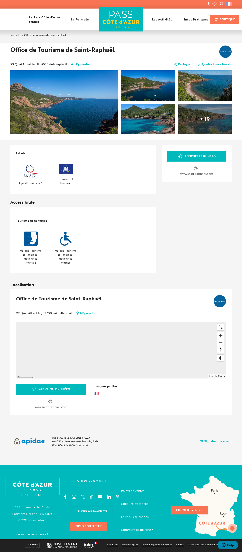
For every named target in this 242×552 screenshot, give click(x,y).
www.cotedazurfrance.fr (32, 534)
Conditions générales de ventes (157, 544)
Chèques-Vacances (134, 504)
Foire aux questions (135, 517)
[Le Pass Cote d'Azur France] (121, 19)
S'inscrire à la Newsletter (91, 511)
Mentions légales (130, 544)
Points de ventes (132, 491)
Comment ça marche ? (137, 530)
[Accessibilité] (208, 3)
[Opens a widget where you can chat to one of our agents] (227, 545)
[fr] (229, 4)
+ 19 (205, 119)
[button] (221, 4)
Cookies (180, 544)
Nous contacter (89, 526)
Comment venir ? (189, 510)
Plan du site (112, 544)
